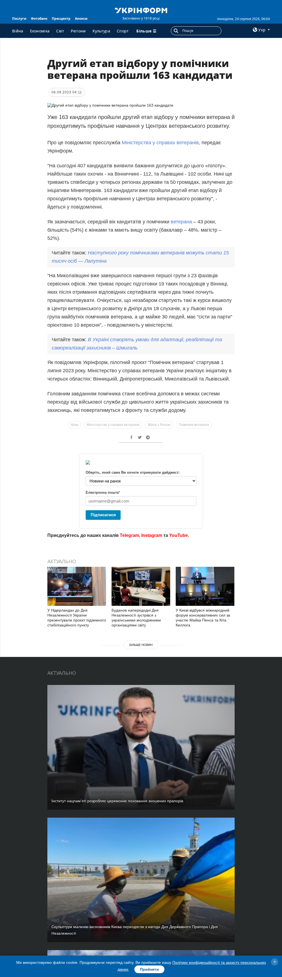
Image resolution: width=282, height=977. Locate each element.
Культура (101, 31)
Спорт (123, 31)
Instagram (151, 535)
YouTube (178, 535)
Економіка (40, 31)
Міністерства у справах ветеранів (160, 142)
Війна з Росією (159, 425)
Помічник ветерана (194, 425)
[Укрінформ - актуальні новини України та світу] (141, 10)
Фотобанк (39, 18)
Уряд (74, 425)
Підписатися (103, 514)
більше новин (141, 644)
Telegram (129, 535)
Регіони (78, 31)
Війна (17, 31)
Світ (60, 31)
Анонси (81, 18)
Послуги (19, 18)
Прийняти (149, 969)
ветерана (181, 221)
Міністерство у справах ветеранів (113, 425)
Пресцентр (61, 18)
